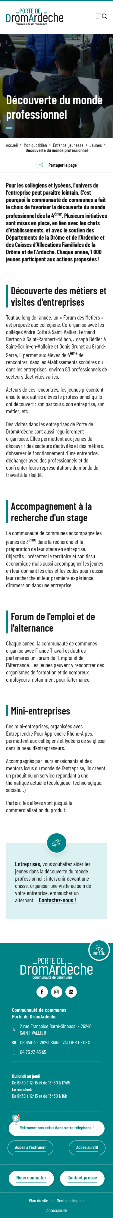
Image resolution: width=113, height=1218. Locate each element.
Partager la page (63, 165)
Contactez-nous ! (57, 900)
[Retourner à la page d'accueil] (34, 17)
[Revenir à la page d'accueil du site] (56, 977)
